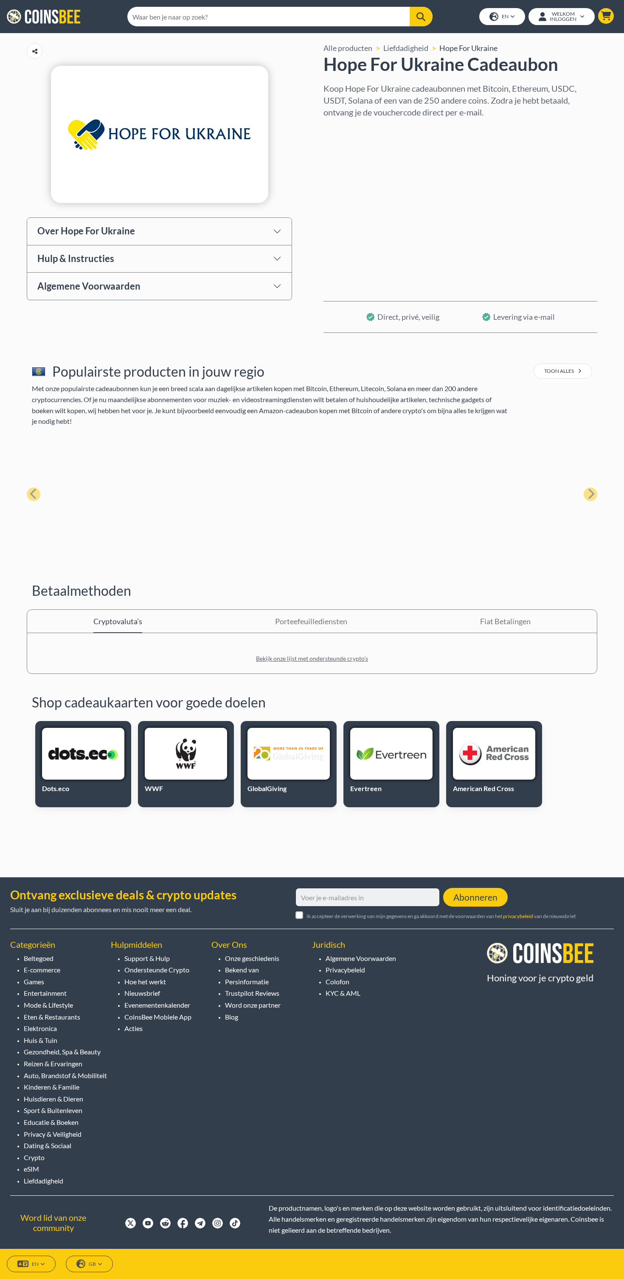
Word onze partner (253, 1005)
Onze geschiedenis (252, 958)
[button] (606, 16)
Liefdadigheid (405, 48)
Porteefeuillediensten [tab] (311, 621)
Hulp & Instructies (75, 258)
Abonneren (475, 897)
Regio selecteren (352, 129)
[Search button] (421, 16)
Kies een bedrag (350, 166)
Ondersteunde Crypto (156, 970)
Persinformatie (247, 982)
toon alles (559, 371)
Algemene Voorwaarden (89, 286)
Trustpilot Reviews (252, 993)
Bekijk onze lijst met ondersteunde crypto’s (312, 658)
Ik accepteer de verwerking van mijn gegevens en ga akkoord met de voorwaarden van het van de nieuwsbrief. (441, 916)
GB (92, 1264)
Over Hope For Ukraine (86, 231)
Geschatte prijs (349, 202)
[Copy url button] (34, 51)
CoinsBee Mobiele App (157, 1017)
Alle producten (347, 48)
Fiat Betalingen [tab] (505, 621)
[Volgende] (590, 494)
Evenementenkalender (157, 1005)
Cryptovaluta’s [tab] (117, 621)
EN (505, 16)
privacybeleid (518, 916)
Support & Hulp (147, 958)
